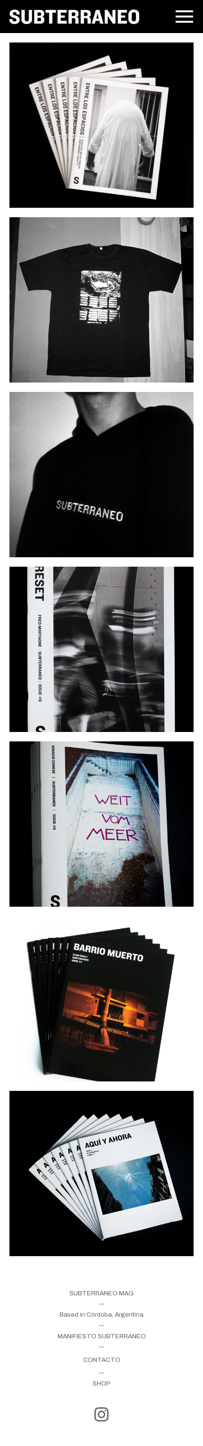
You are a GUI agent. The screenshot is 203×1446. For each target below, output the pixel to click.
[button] (180, 16)
